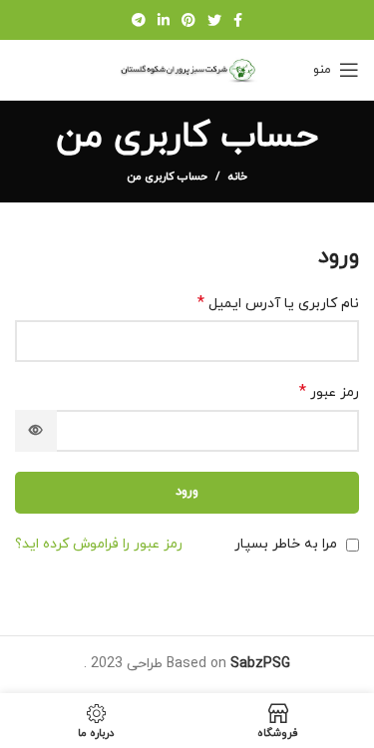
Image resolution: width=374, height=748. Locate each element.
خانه (237, 177)
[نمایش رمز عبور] (36, 431)
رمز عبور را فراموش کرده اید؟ (99, 544)
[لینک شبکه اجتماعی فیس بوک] (237, 20)
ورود (187, 492)
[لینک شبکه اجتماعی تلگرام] (139, 20)
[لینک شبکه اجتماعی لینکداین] (164, 20)
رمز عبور (329, 392)
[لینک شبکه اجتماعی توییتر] (214, 20)
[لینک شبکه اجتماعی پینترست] (188, 20)
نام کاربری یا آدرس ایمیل (278, 303)
